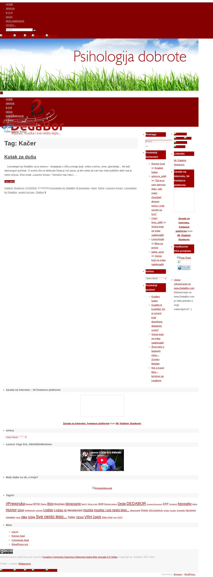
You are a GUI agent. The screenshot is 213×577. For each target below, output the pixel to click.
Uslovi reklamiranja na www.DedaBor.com (184, 284)
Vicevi (80, 517)
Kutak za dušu (20, 156)
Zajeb (97, 517)
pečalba (166, 510)
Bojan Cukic (93, 504)
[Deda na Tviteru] (19, 36)
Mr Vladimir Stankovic (128, 423)
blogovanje (73, 504)
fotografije (185, 504)
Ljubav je (60, 510)
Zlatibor (40, 192)
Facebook (173, 504)
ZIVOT (120, 517)
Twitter (71, 517)
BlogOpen (59, 504)
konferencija (30, 510)
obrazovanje (135, 510)
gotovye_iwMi (158, 176)
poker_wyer (157, 252)
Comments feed (20, 540)
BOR (101, 504)
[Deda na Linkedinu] (51, 36)
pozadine (173, 510)
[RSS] (28, 36)
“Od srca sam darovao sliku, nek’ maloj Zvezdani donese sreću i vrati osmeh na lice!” (158, 197)
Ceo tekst (9, 181)
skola (18, 517)
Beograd (29, 504)
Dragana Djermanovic (154, 504)
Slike (24, 517)
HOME (9, 4)
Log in (15, 531)
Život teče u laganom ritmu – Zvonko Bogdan (157, 355)
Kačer (101, 188)
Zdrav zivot (107, 517)
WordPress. (190, 574)
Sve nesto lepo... (51, 516)
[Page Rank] (184, 257)
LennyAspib (157, 239)
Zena (115, 517)
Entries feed (18, 536)
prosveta (181, 510)
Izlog (20, 510)
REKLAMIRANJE (15, 21)
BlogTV (84, 504)
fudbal (194, 504)
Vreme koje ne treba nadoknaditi (157, 230)
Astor (94, 188)
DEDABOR (136, 503)
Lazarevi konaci (114, 188)
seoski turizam (26, 192)
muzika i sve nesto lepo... (111, 510)
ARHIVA (10, 8)
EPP (166, 503)
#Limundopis (83, 188)
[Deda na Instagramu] (39, 36)
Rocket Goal (158, 163)
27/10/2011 (31, 188)
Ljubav (48, 510)
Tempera (177, 574)
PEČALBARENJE (156, 511)
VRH (88, 517)
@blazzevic (24, 563)
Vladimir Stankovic (14, 188)
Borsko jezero (110, 504)
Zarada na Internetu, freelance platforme (86, 423)
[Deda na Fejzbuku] (7, 36)
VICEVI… (11, 25)
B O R (9, 12)
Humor (11, 510)
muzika (88, 510)
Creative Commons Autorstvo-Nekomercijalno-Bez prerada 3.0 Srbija (80, 557)
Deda (122, 504)
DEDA (9, 17)
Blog (50, 504)
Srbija (31, 517)
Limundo (39, 511)
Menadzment (74, 510)
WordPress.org (20, 544)
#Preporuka (15, 503)
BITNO (36, 504)
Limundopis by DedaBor (62, 188)
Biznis (44, 504)
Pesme (144, 510)
